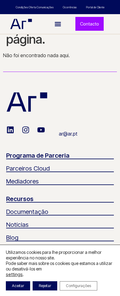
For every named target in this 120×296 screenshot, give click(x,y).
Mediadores (22, 181)
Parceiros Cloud (28, 168)
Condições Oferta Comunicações (35, 7)
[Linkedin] (14, 133)
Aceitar (18, 285)
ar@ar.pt (68, 134)
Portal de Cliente (95, 7)
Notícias (17, 224)
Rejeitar (45, 285)
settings (14, 274)
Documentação (27, 211)
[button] (58, 24)
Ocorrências (70, 7)
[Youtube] (45, 133)
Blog (12, 237)
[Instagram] (29, 133)
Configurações (78, 285)
